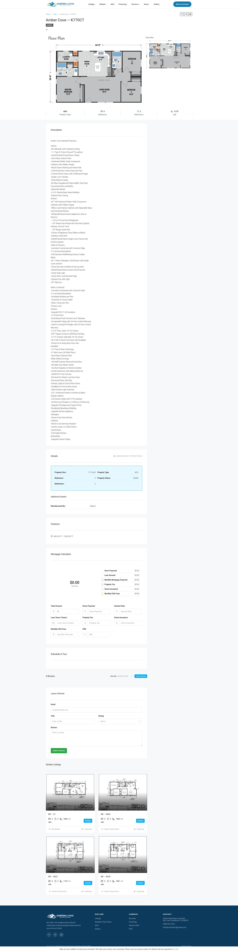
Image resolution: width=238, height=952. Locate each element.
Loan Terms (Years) (59, 617)
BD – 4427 (53, 876)
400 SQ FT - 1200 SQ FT (63, 536)
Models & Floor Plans (103, 922)
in (55, 935)
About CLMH (134, 925)
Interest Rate (119, 606)
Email (53, 704)
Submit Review (59, 751)
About (147, 4)
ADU (113, 4)
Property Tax (88, 617)
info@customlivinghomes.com (174, 927)
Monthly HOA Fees (58, 629)
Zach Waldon (55, 829)
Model (49, 25)
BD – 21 (52, 814)
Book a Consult (182, 4)
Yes (174, 949)
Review (54, 727)
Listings (92, 4)
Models (103, 4)
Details (88, 821)
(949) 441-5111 (169, 924)
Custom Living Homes (111, 829)
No (177, 949)
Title (53, 716)
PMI (84, 629)
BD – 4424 (105, 876)
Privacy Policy (186, 946)
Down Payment (89, 606)
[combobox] (125, 676)
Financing (123, 4)
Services (136, 4)
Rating (101, 716)
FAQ (131, 929)
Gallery (156, 4)
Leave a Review (141, 676)
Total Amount (56, 606)
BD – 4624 (105, 814)
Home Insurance (121, 617)
